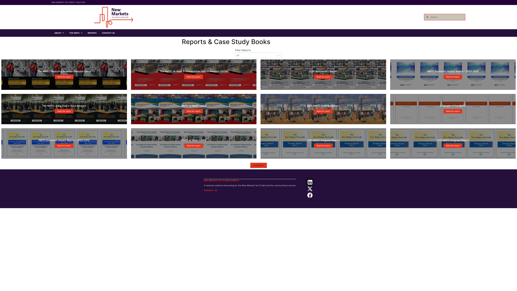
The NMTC (74, 33)
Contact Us (108, 33)
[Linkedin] (310, 182)
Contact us (210, 190)
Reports (92, 33)
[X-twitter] (310, 189)
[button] (258, 165)
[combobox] (258, 55)
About (57, 33)
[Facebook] (310, 195)
